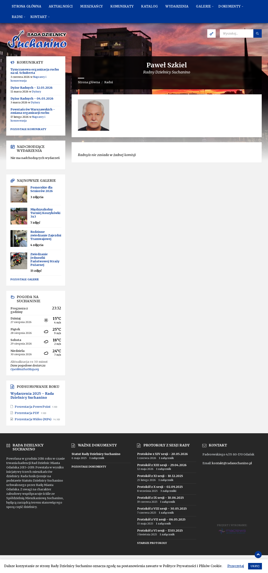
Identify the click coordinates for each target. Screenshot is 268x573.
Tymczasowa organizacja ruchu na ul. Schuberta (34, 71)
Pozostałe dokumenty (89, 466)
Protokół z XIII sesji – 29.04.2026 (162, 465)
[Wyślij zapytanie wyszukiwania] (257, 33)
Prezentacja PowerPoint (33, 407)
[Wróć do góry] (258, 554)
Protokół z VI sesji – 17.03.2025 (160, 530)
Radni (108, 82)
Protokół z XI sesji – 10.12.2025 (160, 476)
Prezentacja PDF (27, 413)
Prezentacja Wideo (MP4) (33, 419)
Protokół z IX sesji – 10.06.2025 (160, 498)
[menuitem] (26, 6)
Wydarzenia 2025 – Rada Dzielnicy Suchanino (32, 396)
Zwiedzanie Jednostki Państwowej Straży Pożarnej (44, 259)
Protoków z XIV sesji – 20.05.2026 (162, 454)
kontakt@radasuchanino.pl (232, 463)
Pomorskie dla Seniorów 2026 (41, 189)
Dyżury (36, 91)
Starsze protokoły (152, 543)
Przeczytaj (235, 566)
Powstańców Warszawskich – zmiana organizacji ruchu (32, 111)
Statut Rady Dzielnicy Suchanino (96, 454)
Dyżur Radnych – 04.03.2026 (31, 98)
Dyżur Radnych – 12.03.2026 (31, 88)
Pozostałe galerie (24, 279)
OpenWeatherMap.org (24, 369)
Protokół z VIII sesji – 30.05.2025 (162, 508)
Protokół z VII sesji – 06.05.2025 (161, 519)
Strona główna (89, 82)
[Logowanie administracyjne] (211, 33)
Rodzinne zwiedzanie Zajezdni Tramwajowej (45, 235)
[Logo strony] (37, 48)
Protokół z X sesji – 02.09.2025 (160, 487)
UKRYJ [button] (255, 566)
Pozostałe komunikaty (28, 129)
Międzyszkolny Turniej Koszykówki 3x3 (45, 213)
